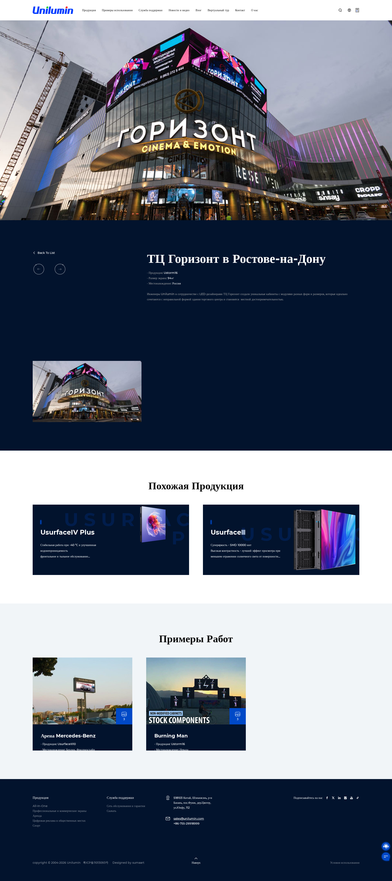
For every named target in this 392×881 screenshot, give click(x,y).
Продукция (89, 10)
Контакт (240, 10)
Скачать (111, 811)
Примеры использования (117, 10)
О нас (254, 10)
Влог (199, 10)
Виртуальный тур (218, 10)
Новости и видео (179, 10)
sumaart (138, 862)
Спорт (36, 825)
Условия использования (344, 862)
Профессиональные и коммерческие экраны (59, 811)
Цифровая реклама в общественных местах (59, 820)
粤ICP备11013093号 (95, 862)
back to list (46, 253)
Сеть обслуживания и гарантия (126, 806)
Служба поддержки (151, 10)
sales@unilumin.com (189, 818)
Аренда (37, 816)
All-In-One (40, 806)
